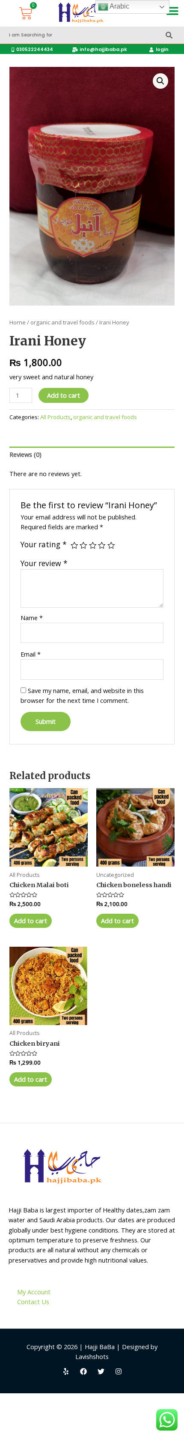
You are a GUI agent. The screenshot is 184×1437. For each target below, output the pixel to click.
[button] (172, 11)
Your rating (44, 544)
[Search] (169, 35)
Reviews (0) (25, 454)
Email (31, 654)
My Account (33, 1291)
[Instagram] (118, 1371)
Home (17, 322)
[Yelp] (65, 1371)
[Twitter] (101, 1371)
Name (32, 617)
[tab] (91, 455)
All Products (55, 417)
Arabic (118, 6)
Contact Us (33, 1301)
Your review (44, 563)
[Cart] (25, 13)
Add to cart (63, 395)
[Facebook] (83, 1371)
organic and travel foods (62, 322)
